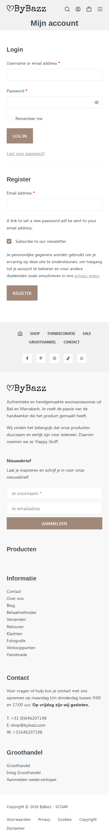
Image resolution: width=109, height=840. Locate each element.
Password (25, 91)
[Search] (67, 9)
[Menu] (99, 9)
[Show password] (96, 102)
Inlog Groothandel (24, 772)
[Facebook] (27, 358)
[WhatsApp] (81, 358)
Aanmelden (54, 523)
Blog (11, 605)
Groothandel (42, 342)
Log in (20, 136)
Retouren (15, 626)
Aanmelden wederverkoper (32, 779)
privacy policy (86, 275)
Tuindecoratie (61, 333)
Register (22, 293)
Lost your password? (26, 153)
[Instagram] (54, 358)
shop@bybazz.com (28, 725)
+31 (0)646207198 (29, 718)
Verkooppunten (21, 647)
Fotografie (16, 640)
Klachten (14, 633)
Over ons (15, 598)
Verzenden (16, 619)
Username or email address (41, 63)
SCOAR (61, 806)
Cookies (65, 819)
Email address (29, 193)
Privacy (44, 819)
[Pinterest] (40, 358)
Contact (72, 342)
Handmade (17, 654)
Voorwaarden (19, 819)
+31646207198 (27, 732)
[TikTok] (68, 358)
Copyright (88, 819)
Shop (35, 333)
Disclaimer (16, 828)
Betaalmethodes (21, 612)
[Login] (78, 9)
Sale (87, 333)
